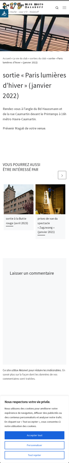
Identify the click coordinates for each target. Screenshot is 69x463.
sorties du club (38, 58)
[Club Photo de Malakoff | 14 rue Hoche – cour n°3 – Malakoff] (23, 5)
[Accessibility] (4, 13)
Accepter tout (34, 435)
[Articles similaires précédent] (53, 175)
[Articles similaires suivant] (62, 175)
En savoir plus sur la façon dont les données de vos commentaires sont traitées (34, 374)
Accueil (7, 58)
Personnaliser (34, 445)
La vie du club (20, 58)
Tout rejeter (34, 455)
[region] (34, 429)
